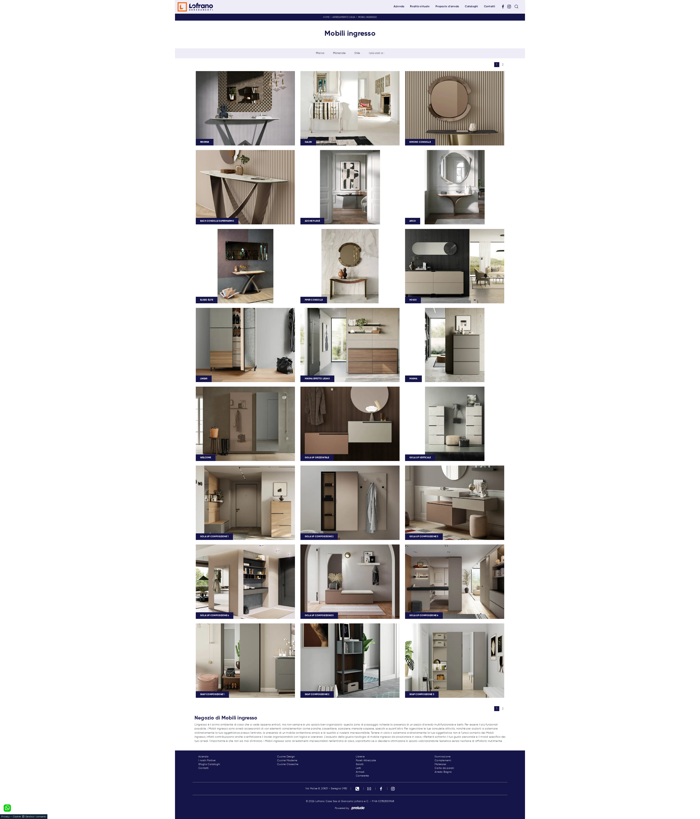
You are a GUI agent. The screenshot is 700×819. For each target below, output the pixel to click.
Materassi (440, 764)
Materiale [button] (339, 53)
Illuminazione (442, 756)
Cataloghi (471, 6)
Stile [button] (357, 53)
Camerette (362, 776)
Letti (358, 768)
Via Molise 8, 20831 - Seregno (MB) (326, 788)
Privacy (5, 817)
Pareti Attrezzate (366, 760)
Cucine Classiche (287, 764)
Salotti (360, 764)
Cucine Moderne (287, 760)
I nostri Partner (207, 760)
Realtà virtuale (420, 6)
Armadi (360, 772)
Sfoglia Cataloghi (209, 764)
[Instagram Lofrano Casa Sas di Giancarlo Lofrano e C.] (510, 6)
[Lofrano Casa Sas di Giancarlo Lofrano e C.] (195, 7)
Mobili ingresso (367, 17)
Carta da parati (444, 768)
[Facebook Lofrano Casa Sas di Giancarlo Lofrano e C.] (504, 6)
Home (326, 17)
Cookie (17, 817)
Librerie (360, 756)
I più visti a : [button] (376, 53)
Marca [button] (320, 53)
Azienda (399, 6)
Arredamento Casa (343, 17)
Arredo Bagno (443, 772)
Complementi (443, 760)
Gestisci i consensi (35, 817)
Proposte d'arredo (447, 6)
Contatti (489, 6)
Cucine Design (286, 756)
